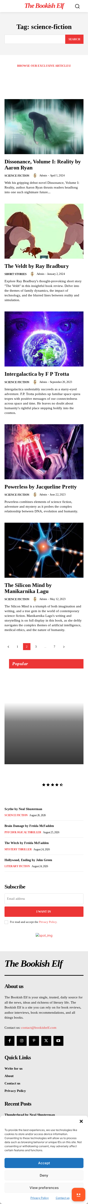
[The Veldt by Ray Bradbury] (44, 231)
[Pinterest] (34, 1041)
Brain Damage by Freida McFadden (29, 826)
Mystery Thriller (18, 849)
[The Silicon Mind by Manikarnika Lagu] (44, 550)
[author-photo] (36, 175)
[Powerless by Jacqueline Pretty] (44, 451)
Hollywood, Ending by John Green (28, 860)
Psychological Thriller (23, 832)
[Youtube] (58, 1041)
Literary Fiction (17, 866)
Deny (44, 1175)
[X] (46, 1041)
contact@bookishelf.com (38, 1027)
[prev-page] (8, 646)
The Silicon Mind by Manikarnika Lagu (28, 588)
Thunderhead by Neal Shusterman (41, 774)
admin (43, 175)
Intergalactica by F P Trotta (37, 374)
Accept (44, 1163)
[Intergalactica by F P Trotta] (44, 339)
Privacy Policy (48, 922)
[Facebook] (9, 1041)
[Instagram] (22, 1041)
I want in (43, 911)
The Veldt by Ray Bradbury (37, 266)
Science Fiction (17, 175)
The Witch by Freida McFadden (27, 843)
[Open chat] (78, 1194)
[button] (81, 1121)
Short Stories (16, 274)
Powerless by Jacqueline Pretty (41, 487)
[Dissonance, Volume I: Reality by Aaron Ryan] (44, 126)
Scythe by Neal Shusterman (23, 809)
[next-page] (63, 646)
